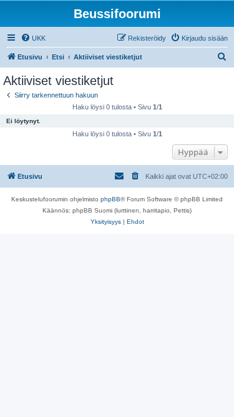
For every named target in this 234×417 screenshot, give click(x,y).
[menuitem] (33, 38)
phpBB (110, 199)
